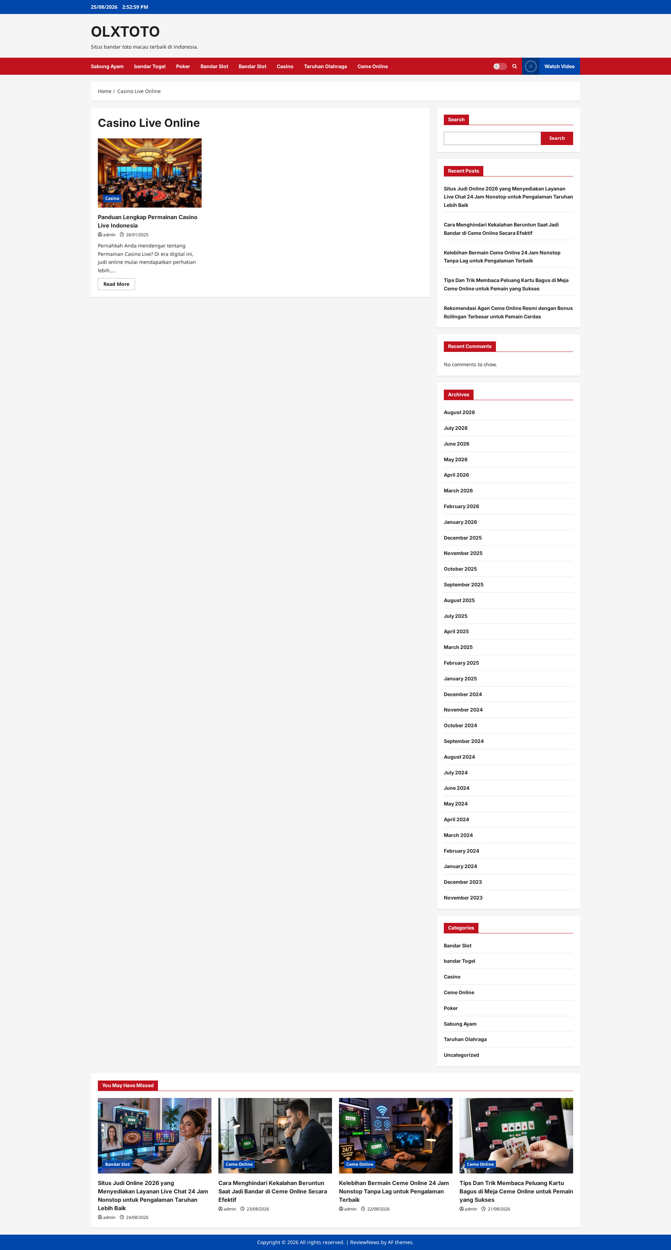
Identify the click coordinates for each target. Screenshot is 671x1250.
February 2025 (461, 663)
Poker (183, 66)
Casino (285, 66)
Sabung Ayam (107, 66)
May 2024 (456, 804)
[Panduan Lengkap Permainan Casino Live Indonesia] (150, 173)
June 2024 (456, 788)
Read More (119, 285)
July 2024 (456, 772)
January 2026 (460, 522)
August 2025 (459, 600)
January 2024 (460, 866)
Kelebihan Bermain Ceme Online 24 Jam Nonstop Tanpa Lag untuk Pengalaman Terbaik (394, 1191)
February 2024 (461, 851)
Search (456, 119)
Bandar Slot (214, 66)
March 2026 (458, 490)
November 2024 (463, 710)
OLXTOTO (125, 31)
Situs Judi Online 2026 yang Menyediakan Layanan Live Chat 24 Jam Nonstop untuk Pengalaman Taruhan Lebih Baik (508, 197)
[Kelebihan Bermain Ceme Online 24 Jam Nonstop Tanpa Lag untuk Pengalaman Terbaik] (396, 1136)
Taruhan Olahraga (325, 66)
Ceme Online (373, 66)
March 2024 (458, 835)
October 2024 (460, 725)
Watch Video (559, 66)
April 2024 (456, 819)
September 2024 (464, 741)
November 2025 (463, 553)
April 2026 (456, 475)
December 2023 (463, 882)
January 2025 (460, 678)
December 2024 (463, 694)
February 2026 (461, 506)
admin (109, 235)
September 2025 (464, 584)
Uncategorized (461, 1055)
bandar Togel (150, 66)
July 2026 (456, 428)
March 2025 (458, 647)
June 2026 (456, 444)
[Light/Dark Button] (500, 66)
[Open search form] (514, 66)
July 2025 (456, 616)
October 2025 (460, 569)
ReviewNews (365, 1242)
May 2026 (456, 459)
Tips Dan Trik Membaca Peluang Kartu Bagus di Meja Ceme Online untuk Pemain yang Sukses (516, 1191)
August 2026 (459, 412)
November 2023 (463, 898)
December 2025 (463, 538)
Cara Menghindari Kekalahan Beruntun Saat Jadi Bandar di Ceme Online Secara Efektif (272, 1191)
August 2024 (459, 757)
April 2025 (456, 631)
